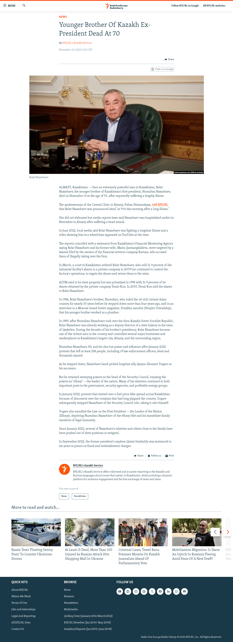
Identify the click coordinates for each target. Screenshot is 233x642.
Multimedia (71, 609)
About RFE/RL (19, 590)
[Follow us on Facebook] (160, 591)
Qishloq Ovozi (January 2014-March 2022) (88, 616)
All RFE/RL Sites (21, 622)
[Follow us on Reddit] (128, 591)
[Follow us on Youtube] (119, 591)
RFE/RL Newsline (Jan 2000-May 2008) (87, 622)
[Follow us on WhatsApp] (176, 591)
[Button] (169, 59)
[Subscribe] (184, 591)
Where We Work (21, 596)
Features (69, 596)
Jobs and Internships (23, 609)
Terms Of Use (19, 603)
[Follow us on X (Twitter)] (152, 591)
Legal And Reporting (23, 616)
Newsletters (71, 603)
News (63, 17)
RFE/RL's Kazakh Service (77, 43)
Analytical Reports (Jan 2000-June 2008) (88, 629)
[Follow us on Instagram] (136, 591)
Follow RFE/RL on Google (185, 5)
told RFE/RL (160, 205)
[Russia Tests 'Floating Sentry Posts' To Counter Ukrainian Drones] (36, 532)
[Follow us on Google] (144, 591)
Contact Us (17, 629)
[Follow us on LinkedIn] (168, 591)
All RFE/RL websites (214, 5)
